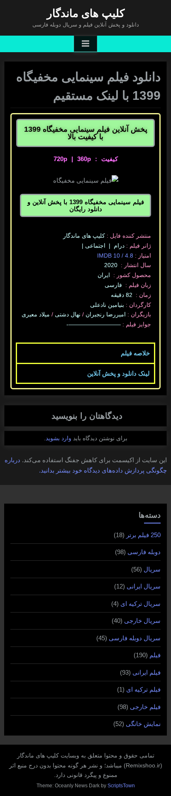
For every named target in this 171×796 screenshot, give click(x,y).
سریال (152, 569)
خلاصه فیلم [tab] (135, 353)
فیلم (155, 655)
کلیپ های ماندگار (86, 13)
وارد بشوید (58, 438)
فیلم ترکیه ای (143, 689)
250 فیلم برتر (143, 534)
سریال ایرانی (144, 586)
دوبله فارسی (144, 551)
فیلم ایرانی (146, 672)
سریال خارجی (142, 620)
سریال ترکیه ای (140, 603)
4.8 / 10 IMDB (115, 255)
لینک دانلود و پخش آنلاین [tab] (118, 373)
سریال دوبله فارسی (135, 638)
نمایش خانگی (143, 723)
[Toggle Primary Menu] (85, 44)
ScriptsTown (121, 786)
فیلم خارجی (145, 706)
